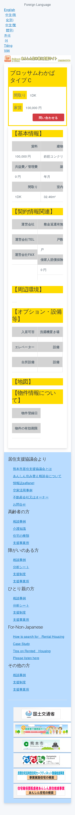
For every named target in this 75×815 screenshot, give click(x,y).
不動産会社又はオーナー (31, 497)
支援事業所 (21, 542)
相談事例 (19, 521)
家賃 (18, 107)
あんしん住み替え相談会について (37, 476)
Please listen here (26, 658)
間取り (20, 95)
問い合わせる (48, 117)
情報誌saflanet (23, 483)
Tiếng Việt (8, 48)
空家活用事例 (22, 490)
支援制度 (19, 574)
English (9, 9)
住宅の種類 (21, 535)
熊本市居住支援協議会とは (32, 468)
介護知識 (19, 528)
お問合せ (19, 504)
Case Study (21, 643)
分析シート (21, 567)
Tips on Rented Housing (32, 651)
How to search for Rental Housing (38, 636)
